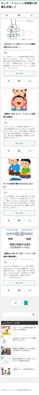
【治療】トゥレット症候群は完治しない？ (23, 370)
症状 (5, 192)
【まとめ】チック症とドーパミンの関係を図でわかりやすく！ (24, 339)
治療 (5, 122)
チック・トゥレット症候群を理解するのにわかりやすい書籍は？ (24, 328)
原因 (5, 53)
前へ (16, 303)
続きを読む (19, 73)
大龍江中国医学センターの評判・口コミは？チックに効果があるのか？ (24, 360)
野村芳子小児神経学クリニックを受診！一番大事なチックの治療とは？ (24, 349)
